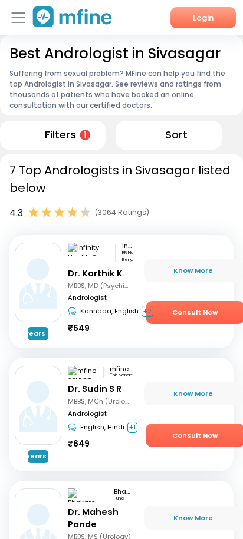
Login (203, 18)
